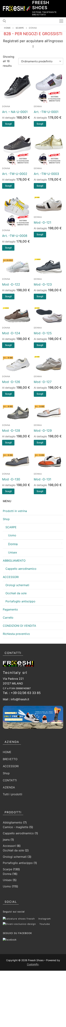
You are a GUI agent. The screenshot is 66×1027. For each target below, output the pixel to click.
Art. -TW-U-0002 (14, 174)
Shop (6, 519)
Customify (33, 964)
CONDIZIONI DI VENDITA (19, 625)
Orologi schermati (17, 585)
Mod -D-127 (43, 382)
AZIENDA (9, 787)
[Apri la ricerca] (4, 21)
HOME (7, 752)
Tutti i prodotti (12, 794)
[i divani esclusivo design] (10, 939)
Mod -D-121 (42, 222)
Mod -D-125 (43, 333)
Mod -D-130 (11, 479)
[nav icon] (61, 21)
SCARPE (11, 527)
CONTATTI (10, 780)
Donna (6, 106)
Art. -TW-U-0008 (14, 236)
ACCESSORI (11, 577)
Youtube (43, 924)
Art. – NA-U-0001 (15, 112)
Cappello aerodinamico (20, 568)
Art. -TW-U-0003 (46, 174)
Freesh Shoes (40, 5)
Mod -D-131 (42, 479)
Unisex (12, 552)
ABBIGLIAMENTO (14, 560)
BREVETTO (10, 759)
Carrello (8, 617)
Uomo (12, 535)
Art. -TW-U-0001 (46, 112)
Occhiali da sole (16, 593)
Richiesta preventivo (16, 634)
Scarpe (20, 28)
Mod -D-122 (11, 284)
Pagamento (10, 609)
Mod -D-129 (43, 430)
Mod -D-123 (43, 284)
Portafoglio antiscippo (20, 601)
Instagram (43, 918)
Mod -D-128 (11, 430)
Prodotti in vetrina (15, 511)
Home (7, 28)
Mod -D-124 (11, 333)
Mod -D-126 (11, 382)
